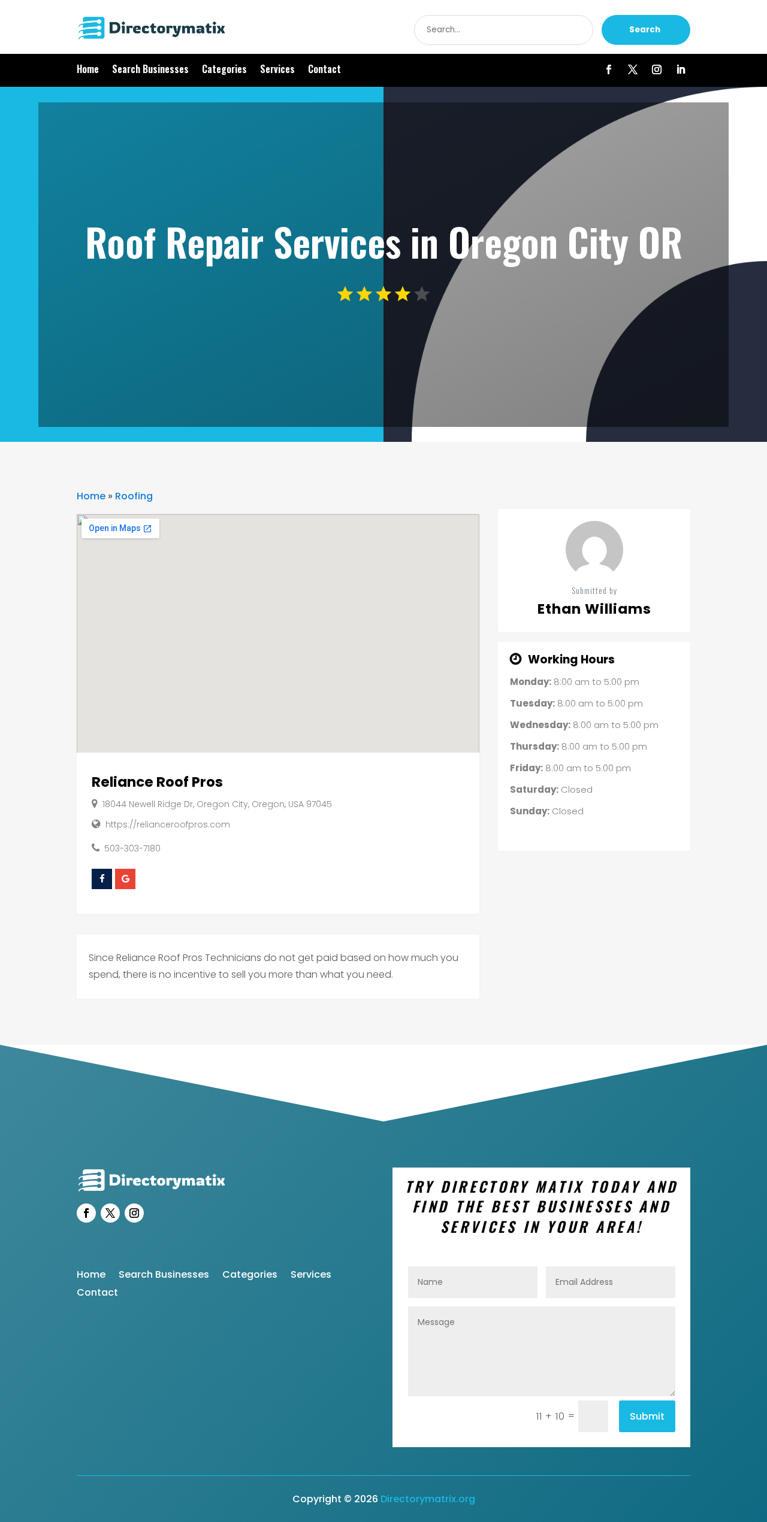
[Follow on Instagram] (656, 69)
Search (644, 29)
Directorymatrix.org (428, 1499)
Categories (224, 70)
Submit (647, 1416)
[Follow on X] (632, 69)
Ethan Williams (594, 608)
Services (277, 70)
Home (88, 70)
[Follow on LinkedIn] (680, 69)
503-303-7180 (132, 848)
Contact (324, 70)
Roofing (134, 496)
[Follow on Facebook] (608, 69)
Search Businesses (150, 70)
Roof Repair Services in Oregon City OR (384, 241)
